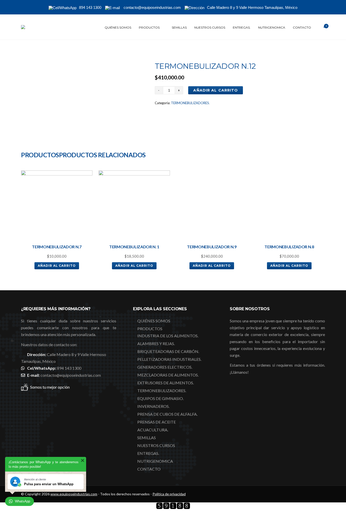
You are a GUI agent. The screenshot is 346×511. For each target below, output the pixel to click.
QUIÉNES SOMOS (118, 27)
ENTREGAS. (242, 27)
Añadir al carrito (215, 90)
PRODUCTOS (149, 27)
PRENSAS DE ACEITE (156, 421)
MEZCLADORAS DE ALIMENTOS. (168, 374)
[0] (320, 27)
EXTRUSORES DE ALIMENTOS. (165, 382)
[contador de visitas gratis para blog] (173, 507)
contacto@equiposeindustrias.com (71, 375)
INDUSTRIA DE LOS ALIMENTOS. (167, 335)
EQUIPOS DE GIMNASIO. (160, 398)
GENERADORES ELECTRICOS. (164, 367)
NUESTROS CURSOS (209, 27)
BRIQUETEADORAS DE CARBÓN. (168, 351)
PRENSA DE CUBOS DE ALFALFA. (167, 414)
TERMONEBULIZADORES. (190, 103)
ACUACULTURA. (152, 429)
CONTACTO (302, 27)
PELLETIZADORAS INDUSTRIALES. (169, 359)
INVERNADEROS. (153, 406)
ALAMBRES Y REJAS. (156, 343)
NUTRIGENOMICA (271, 27)
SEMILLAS (179, 27)
